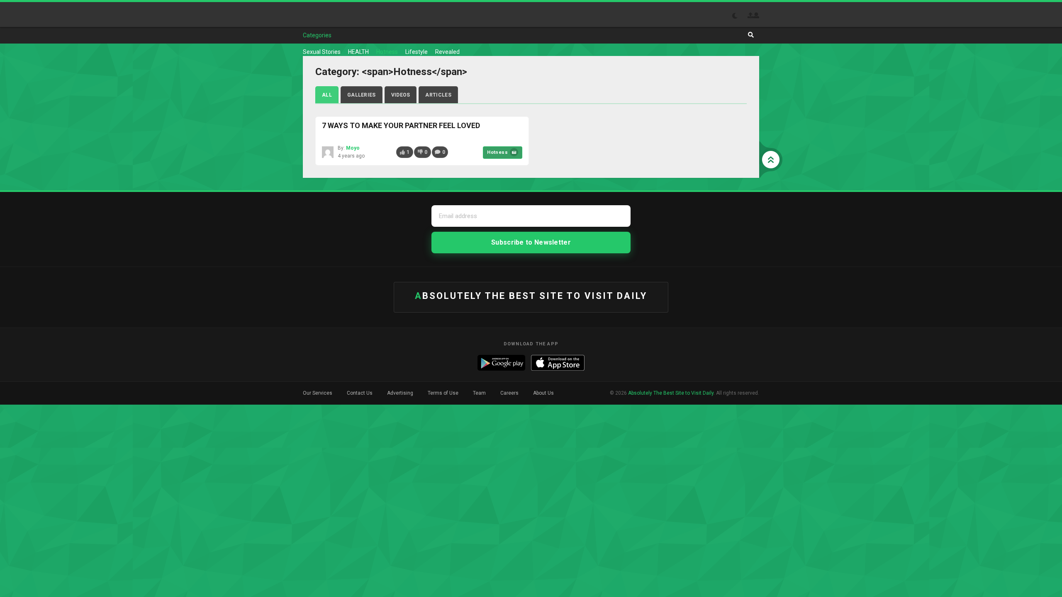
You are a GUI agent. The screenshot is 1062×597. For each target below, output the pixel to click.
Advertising (400, 393)
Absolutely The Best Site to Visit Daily (333, 14)
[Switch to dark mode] (739, 15)
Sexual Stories (322, 52)
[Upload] (750, 15)
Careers (509, 393)
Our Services (317, 393)
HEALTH (358, 52)
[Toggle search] (751, 35)
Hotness (387, 52)
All (327, 95)
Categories (317, 35)
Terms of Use (443, 393)
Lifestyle (416, 52)
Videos (400, 95)
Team (479, 393)
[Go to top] (770, 159)
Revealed (447, 52)
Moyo (353, 148)
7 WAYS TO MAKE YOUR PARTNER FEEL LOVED (401, 125)
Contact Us (360, 393)
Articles (438, 95)
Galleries (361, 95)
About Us (543, 393)
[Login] (756, 15)
